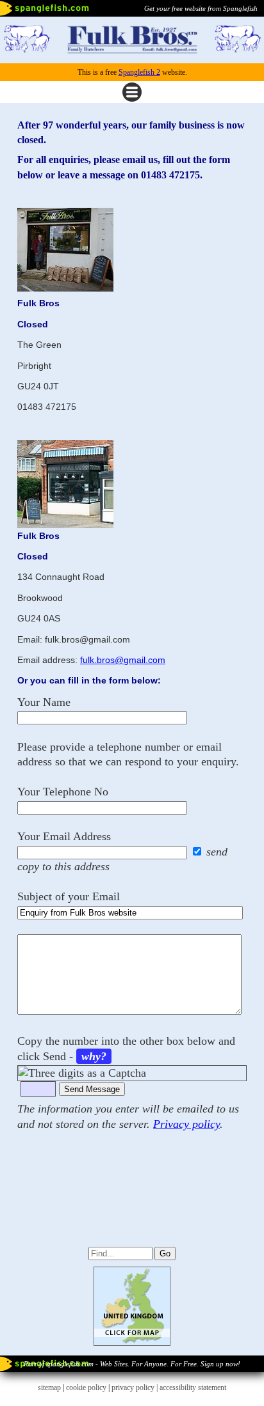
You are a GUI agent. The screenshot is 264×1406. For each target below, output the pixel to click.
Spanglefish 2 (139, 72)
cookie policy (86, 1387)
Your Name (43, 702)
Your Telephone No (62, 791)
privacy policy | (135, 1387)
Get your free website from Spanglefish (201, 8)
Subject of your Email (68, 896)
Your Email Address (64, 836)
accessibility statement (193, 1387)
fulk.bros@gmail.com (122, 660)
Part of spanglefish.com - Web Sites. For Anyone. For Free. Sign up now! (132, 1364)
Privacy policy (186, 1124)
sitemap (49, 1387)
